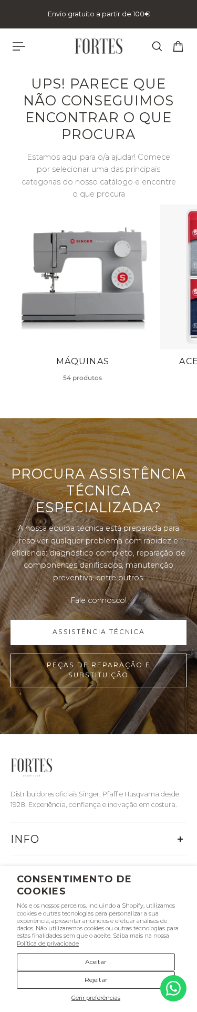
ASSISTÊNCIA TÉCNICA (99, 632)
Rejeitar (96, 980)
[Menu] (18, 46)
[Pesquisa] (157, 46)
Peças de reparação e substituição (99, 670)
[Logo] (98, 46)
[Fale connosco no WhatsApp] (173, 988)
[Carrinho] (178, 46)
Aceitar (96, 962)
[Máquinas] (83, 299)
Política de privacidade (48, 943)
